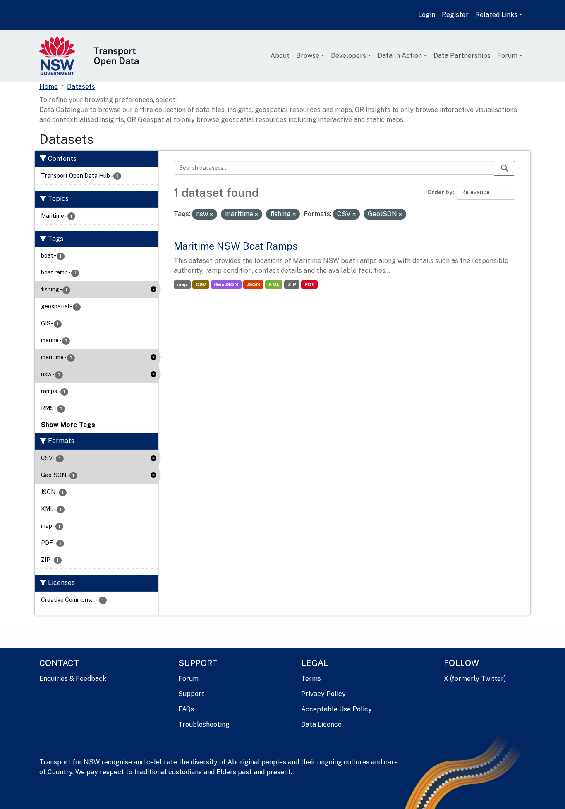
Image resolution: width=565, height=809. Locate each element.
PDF (309, 284)
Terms (311, 679)
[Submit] (504, 168)
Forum (507, 56)
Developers (348, 56)
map (182, 284)
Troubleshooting (204, 724)
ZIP (291, 284)
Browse (307, 56)
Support (191, 694)
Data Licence (321, 724)
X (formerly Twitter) (475, 679)
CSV (201, 284)
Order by (439, 192)
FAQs (186, 709)
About (280, 56)
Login (426, 15)
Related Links (496, 15)
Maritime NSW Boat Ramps (236, 246)
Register (455, 15)
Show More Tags (68, 425)
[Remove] (211, 214)
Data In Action (400, 56)
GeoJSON (226, 284)
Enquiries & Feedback (72, 679)
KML (274, 284)
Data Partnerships (462, 56)
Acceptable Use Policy (336, 709)
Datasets (81, 87)
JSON (253, 284)
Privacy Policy (323, 694)
